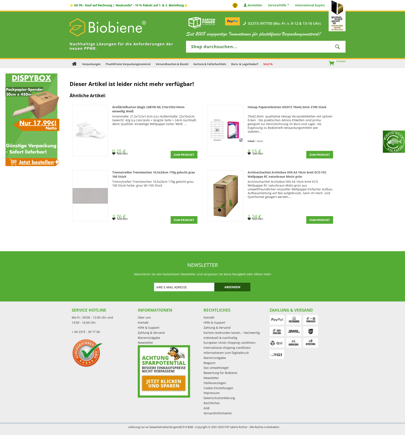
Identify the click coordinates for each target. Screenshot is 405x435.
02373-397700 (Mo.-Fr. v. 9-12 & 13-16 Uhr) (284, 23)
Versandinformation (218, 413)
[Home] (74, 63)
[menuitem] (330, 63)
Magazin (210, 363)
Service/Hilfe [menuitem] (277, 5)
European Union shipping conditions (229, 343)
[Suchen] (337, 47)
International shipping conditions (227, 348)
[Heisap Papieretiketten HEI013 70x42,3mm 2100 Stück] (225, 130)
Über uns (144, 317)
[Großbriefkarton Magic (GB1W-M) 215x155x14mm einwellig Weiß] (90, 130)
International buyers (310, 5)
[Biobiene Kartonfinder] (202, 22)
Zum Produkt (184, 155)
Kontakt (143, 322)
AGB (206, 408)
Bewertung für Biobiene (220, 373)
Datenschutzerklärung (219, 398)
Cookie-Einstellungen (218, 388)
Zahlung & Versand (151, 333)
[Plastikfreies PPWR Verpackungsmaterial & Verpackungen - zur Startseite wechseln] (114, 27)
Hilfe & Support (148, 328)
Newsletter (145, 343)
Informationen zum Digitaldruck (226, 353)
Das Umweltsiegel (216, 368)
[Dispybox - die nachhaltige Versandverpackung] (31, 119)
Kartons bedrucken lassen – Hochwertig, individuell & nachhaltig (232, 335)
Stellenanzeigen (215, 383)
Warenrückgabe (149, 338)
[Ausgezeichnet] (104, 353)
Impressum (212, 393)
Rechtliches (212, 403)
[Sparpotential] (164, 371)
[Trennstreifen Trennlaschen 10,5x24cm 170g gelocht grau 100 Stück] (90, 195)
